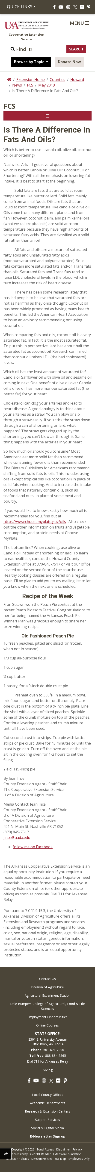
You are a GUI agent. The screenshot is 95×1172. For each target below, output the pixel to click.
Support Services (47, 1119)
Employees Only (78, 1159)
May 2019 (46, 85)
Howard (77, 79)
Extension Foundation (67, 1154)
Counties (57, 79)
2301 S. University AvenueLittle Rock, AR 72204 (47, 1041)
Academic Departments (47, 1103)
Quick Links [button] (19, 6)
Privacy (77, 1149)
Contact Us (47, 979)
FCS (30, 85)
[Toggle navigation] (47, 116)
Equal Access (45, 1149)
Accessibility (20, 1154)
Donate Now (69, 61)
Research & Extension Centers (47, 1111)
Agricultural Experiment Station (48, 995)
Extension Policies (17, 1159)
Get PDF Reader (40, 1154)
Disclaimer (63, 1149)
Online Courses (47, 1025)
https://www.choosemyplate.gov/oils (34, 521)
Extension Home (30, 79)
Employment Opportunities (47, 1017)
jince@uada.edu (16, 837)
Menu (77, 23)
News (17, 85)
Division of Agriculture (47, 987)
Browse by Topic (29, 61)
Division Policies (41, 1159)
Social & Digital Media (47, 1128)
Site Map (60, 1159)
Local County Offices (47, 1094)
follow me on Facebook (33, 846)
